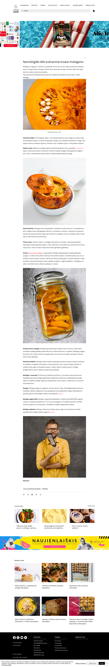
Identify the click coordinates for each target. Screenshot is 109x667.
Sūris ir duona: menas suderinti (80, 527)
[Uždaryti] (107, 663)
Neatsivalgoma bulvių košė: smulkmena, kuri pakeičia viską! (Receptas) (54, 527)
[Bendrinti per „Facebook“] (24, 494)
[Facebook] (14, 637)
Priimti (101, 663)
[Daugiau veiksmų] (85, 58)
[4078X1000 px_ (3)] (54, 34)
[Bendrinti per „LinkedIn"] (32, 494)
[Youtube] (21, 637)
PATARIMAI (45, 489)
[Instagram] (18, 637)
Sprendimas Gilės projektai (20, 657)
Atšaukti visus (92, 663)
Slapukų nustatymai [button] (81, 663)
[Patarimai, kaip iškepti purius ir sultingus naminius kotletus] (26, 516)
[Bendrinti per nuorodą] (36, 494)
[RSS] (25, 637)
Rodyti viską (91, 506)
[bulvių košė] (54, 516)
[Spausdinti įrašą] (40, 494)
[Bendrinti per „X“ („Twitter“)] (28, 494)
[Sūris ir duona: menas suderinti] (82, 516)
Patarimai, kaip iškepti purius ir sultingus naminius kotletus (27, 527)
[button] (94, 10)
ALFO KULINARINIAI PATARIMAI (32, 489)
